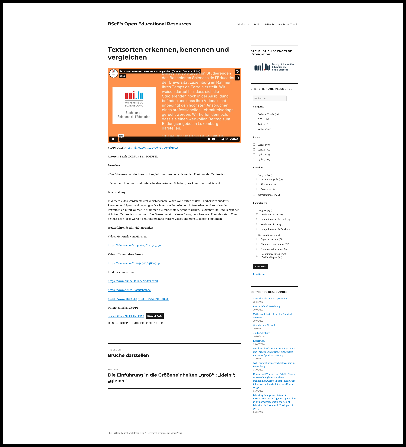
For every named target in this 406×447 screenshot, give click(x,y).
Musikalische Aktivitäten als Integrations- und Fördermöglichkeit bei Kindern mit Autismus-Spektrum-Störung (274, 352)
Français (268, 189)
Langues (265, 175)
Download (154, 316)
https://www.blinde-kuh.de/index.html (133, 281)
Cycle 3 (264, 154)
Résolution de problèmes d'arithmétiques (273, 256)
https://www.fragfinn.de (153, 298)
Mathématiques (269, 195)
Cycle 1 (264, 144)
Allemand (268, 184)
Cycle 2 (264, 149)
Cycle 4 (264, 159)
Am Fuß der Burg (261, 333)
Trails (257, 24)
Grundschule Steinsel (264, 325)
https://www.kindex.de (122, 298)
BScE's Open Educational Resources (149, 24)
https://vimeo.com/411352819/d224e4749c (135, 245)
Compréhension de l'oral (276, 219)
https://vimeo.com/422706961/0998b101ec (151, 147)
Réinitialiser (259, 274)
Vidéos (241, 24)
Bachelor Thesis (288, 24)
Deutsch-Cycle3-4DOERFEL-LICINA (126, 316)
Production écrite (272, 224)
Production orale (272, 214)
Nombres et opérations (275, 244)
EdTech (269, 24)
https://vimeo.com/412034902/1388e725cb (135, 263)
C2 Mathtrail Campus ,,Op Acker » (270, 298)
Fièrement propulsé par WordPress (164, 433)
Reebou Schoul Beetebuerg (266, 306)
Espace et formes (272, 239)
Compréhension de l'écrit (276, 229)
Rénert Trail (259, 341)
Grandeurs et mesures (274, 249)
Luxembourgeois (272, 179)
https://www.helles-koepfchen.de (129, 289)
